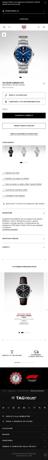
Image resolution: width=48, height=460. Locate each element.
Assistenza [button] (7, 440)
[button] (39, 27)
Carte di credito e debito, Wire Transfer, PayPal (23, 184)
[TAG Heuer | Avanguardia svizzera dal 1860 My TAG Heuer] (24, 398)
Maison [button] (5, 434)
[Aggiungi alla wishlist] (44, 83)
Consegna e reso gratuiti (15, 196)
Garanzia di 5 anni (12, 173)
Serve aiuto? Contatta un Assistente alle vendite (25, 204)
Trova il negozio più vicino (19, 421)
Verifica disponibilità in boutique (24, 134)
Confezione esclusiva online (16, 190)
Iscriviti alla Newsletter (18, 416)
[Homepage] (24, 27)
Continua (33, 19)
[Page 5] (28, 77)
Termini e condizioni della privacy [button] (19, 446)
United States (11, 11)
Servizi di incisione (12, 355)
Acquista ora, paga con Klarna (17, 178)
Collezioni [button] (7, 428)
